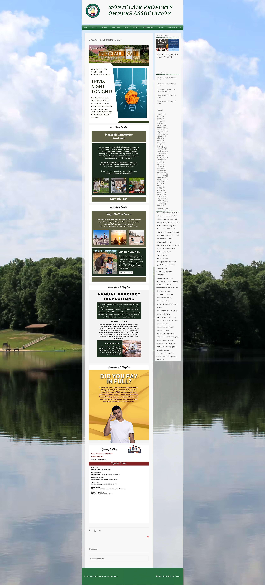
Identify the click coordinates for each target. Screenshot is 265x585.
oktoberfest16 (170, 343)
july (164, 314)
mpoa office (170, 334)
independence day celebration (167, 311)
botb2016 (172, 262)
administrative (161, 239)
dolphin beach (161, 281)
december (159, 275)
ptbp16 (174, 347)
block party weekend (163, 252)
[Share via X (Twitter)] (95, 531)
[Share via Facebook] (90, 531)
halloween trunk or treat (164, 294)
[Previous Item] (160, 45)
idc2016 (159, 307)
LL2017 (176, 222)
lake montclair (161, 317)
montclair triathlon (162, 330)
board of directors (162, 258)
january (159, 314)
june (168, 314)
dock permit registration (164, 278)
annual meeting (161, 242)
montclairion (160, 334)
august (158, 248)
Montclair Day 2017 (169, 226)
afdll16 (170, 239)
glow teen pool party (163, 291)
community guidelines (164, 271)
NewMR (173, 229)
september (160, 360)
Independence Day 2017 (164, 222)
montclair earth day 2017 (165, 327)
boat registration (162, 262)
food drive (174, 288)
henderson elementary (164, 298)
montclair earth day (163, 324)
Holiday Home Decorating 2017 (167, 219)
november (165, 340)
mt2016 (159, 337)
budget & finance (168, 265)
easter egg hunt (173, 281)
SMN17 (169, 232)
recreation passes (162, 350)
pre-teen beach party (163, 347)
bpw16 (158, 265)
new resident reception (171, 337)
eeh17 (164, 285)
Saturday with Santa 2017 (165, 235)
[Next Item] (176, 45)
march (169, 317)
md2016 (159, 320)
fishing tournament (163, 288)
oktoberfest (160, 343)
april (170, 242)
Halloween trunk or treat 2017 (166, 216)
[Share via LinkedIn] (100, 531)
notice (158, 340)
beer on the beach (168, 248)
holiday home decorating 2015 (166, 304)
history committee (162, 301)
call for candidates (162, 268)
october (172, 340)
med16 (165, 320)
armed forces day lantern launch (167, 245)
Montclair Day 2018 (163, 229)
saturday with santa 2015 (165, 353)
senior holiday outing (169, 356)
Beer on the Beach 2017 (170, 213)
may (174, 317)
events (169, 285)
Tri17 (177, 235)
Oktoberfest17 (161, 232)
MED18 (158, 226)
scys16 (158, 356)
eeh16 (158, 285)
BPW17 (158, 213)
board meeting (161, 255)
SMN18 (176, 232)
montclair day (174, 320)
